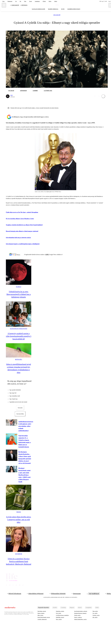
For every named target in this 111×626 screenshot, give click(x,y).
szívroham (23, 90)
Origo (3, 1)
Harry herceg (53, 9)
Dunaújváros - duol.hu (60, 611)
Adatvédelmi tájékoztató (35, 593)
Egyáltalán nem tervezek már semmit (18, 402)
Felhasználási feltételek (58, 593)
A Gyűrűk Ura (48, 90)
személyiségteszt (73, 9)
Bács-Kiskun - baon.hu (42, 611)
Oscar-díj (56, 15)
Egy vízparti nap (13, 399)
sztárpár (18, 554)
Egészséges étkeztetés (18, 328)
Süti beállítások (94, 594)
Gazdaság (63, 607)
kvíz (62, 9)
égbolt (18, 287)
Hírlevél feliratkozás (14, 593)
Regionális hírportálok (43, 607)
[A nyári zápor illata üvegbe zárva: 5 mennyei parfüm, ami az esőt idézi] (18, 497)
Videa (25, 1)
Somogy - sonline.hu (78, 617)
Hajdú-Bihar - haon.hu (60, 617)
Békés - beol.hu (40, 615)
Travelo (30, 1)
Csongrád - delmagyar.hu (42, 619)
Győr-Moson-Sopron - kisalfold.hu (62, 615)
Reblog (50, 1)
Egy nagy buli (13, 393)
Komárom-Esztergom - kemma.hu (80, 613)
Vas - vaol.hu (95, 613)
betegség (18, 359)
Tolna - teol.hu (95, 611)
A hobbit (35, 90)
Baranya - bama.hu (41, 613)
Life (16, 1)
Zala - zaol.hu (95, 617)
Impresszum (77, 593)
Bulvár (79, 607)
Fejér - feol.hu (58, 613)
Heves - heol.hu (59, 619)
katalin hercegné (38, 9)
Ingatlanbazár (37, 1)
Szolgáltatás (88, 607)
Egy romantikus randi (15, 396)
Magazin (72, 607)
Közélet (55, 607)
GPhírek (44, 1)
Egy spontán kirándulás (15, 390)
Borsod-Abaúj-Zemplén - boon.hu (44, 617)
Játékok (55, 1)
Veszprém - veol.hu (96, 615)
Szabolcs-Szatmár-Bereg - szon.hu (80, 619)
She (20, 1)
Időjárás (24, 5)
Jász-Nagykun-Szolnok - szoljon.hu (80, 611)
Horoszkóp (15, 5)
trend (18, 512)
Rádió (97, 607)
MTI (11, 95)
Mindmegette (10, 1)
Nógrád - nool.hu (77, 615)
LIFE (47, 254)
